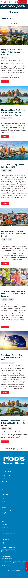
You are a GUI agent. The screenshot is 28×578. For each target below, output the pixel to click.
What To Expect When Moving (8, 533)
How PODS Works (5, 475)
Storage (3, 501)
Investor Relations (5, 487)
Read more (5, 81)
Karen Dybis (5, 242)
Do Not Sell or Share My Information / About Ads (14, 561)
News (2, 489)
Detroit (10, 118)
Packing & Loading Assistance (8, 510)
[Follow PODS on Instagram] (6, 543)
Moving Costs (4, 524)
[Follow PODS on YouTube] (9, 543)
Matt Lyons (4, 60)
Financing (3, 504)
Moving (3, 498)
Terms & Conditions (6, 558)
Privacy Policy (5, 565)
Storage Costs (4, 527)
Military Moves (5, 513)
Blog (2, 536)
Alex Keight (4, 120)
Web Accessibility (6, 556)
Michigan (4, 57)
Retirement (4, 299)
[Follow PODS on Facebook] (2, 543)
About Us (3, 484)
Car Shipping (4, 507)
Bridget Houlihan (5, 173)
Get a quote (22, 2)
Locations (3, 530)
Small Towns (4, 362)
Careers (3, 478)
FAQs (2, 521)
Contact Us (4, 481)
